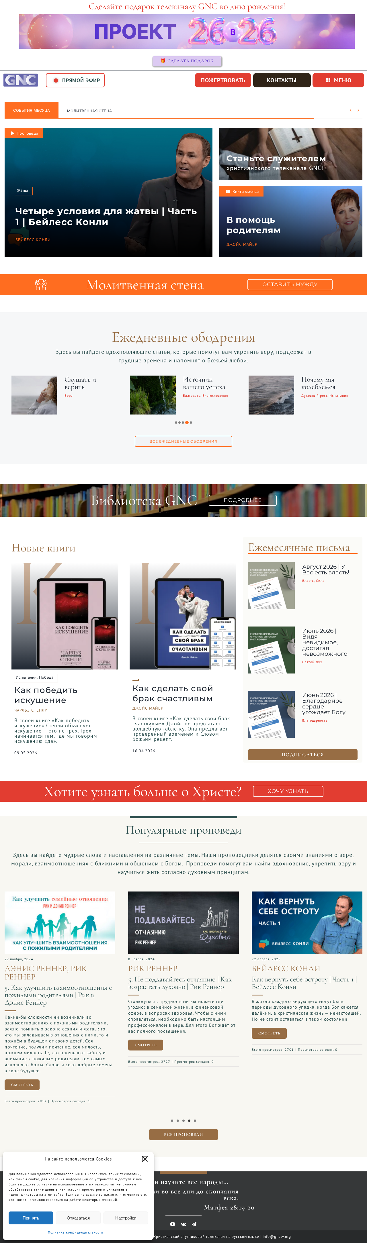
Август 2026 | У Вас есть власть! (325, 569)
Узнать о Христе (85, 111)
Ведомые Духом (271, 379)
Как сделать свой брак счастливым (172, 693)
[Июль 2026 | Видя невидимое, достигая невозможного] (271, 631)
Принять (31, 1217)
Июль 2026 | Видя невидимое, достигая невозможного (325, 642)
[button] (145, 1159)
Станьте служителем (276, 158)
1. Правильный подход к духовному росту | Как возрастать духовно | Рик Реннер (249, 986)
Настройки (125, 1217)
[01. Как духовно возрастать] (251, 894)
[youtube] (172, 1220)
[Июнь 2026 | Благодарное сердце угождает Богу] (271, 695)
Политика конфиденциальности (75, 1232)
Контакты (282, 80)
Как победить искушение (46, 695)
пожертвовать (223, 80)
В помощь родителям (254, 225)
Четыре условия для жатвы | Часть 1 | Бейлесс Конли (106, 216)
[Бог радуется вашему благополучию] (336, 379)
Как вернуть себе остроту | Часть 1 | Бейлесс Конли (124, 983)
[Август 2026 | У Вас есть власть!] (271, 566)
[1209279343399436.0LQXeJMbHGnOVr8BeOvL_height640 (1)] (127, 894)
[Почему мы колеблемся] (99, 379)
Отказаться (78, 1217)
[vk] (183, 1220)
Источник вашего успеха (32, 383)
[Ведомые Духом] (218, 379)
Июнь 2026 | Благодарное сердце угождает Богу (323, 704)
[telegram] (194, 1220)
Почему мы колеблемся (146, 383)
